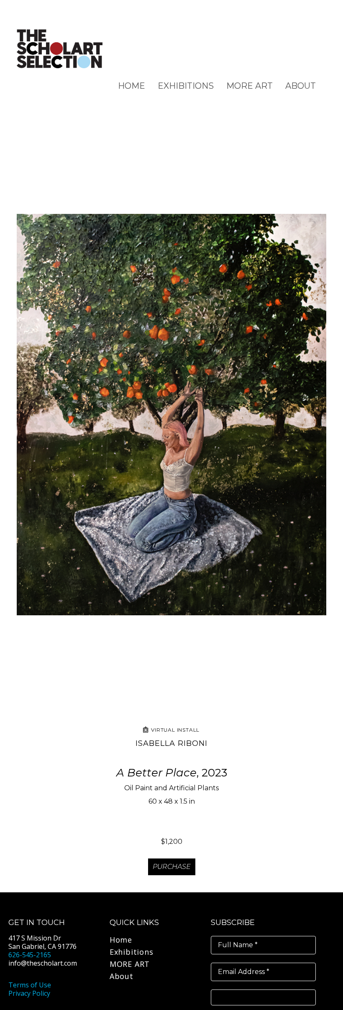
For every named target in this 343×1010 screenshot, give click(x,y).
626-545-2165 (29, 954)
